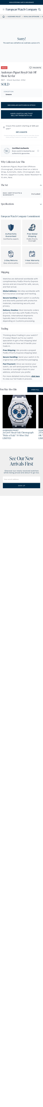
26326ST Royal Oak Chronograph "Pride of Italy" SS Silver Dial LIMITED (18, 436)
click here (35, 376)
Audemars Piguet (14, 16)
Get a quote (21, 132)
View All (35, 389)
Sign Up (21, 485)
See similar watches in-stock (21, 105)
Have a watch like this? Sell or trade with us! (21, 114)
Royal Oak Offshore (31, 16)
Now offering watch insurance (21, 2)
